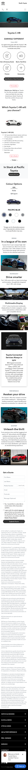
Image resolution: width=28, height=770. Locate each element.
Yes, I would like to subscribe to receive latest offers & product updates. (14, 505)
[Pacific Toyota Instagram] (4, 763)
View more (7, 152)
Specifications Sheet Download (14, 79)
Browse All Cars (14, 174)
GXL (14, 187)
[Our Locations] (7, 9)
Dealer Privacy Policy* (11, 518)
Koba (14, 190)
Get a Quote (14, 156)
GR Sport (14, 193)
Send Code (21, 485)
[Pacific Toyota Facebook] (2, 763)
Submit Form (14, 521)
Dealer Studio (10, 766)
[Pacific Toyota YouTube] (7, 763)
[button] (25, 9)
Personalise (14, 86)
